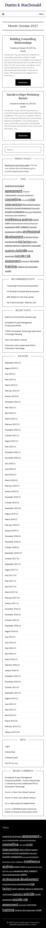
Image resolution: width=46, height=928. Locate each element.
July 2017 (9, 575)
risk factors (25, 241)
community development (25, 195)
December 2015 (11, 676)
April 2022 (9, 413)
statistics (10, 250)
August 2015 (10, 698)
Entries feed (10, 752)
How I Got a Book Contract (16, 340)
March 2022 (10, 419)
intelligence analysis (19, 219)
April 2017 (9, 586)
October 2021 (11, 435)
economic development (22, 208)
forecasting (29, 212)
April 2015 (9, 715)
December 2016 (11, 609)
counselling (13, 199)
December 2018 (11, 536)
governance (9, 215)
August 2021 (10, 441)
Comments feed (11, 757)
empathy (9, 212)
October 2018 (11, 547)
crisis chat (24, 200)
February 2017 (11, 598)
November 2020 (11, 458)
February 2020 (11, 486)
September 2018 (11, 553)
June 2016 (9, 642)
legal (25, 223)
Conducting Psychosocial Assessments (22, 286)
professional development (20, 879)
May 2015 (9, 709)
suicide (21, 250)
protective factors (31, 237)
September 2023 (11, 363)
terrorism (34, 261)
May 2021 (9, 446)
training (11, 266)
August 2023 (10, 368)
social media (36, 246)
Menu (41, 14)
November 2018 (11, 542)
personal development (11, 875)
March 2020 (10, 480)
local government (32, 223)
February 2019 (11, 525)
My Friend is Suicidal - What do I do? (21, 302)
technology (25, 261)
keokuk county (20, 867)
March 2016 (10, 659)
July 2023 (9, 374)
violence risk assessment (27, 267)
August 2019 (10, 514)
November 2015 (11, 681)
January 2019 (10, 530)
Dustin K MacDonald (23, 5)
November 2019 (11, 497)
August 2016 (10, 631)
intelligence (22, 215)
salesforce (16, 246)
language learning (17, 223)
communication (11, 195)
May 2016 (9, 648)
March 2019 (10, 519)
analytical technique (14, 185)
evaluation (18, 211)
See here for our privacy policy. (17, 165)
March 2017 (10, 592)
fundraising (37, 212)
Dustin (23, 51)
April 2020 (9, 474)
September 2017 (11, 564)
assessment (13, 191)
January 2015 (10, 732)
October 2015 (11, 687)
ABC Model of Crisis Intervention (20, 297)
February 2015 (11, 726)
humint (15, 215)
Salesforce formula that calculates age (20, 317)
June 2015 (9, 704)
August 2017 (10, 570)
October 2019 (11, 502)
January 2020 (10, 491)
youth (8, 271)
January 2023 (10, 396)
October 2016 (11, 620)
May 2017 (9, 581)
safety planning (18, 889)
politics (19, 231)
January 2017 (10, 603)
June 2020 (9, 469)
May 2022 (9, 407)
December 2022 (11, 402)
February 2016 (11, 665)
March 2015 (10, 721)
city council (26, 191)
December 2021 (11, 430)
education (36, 208)
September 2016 (11, 626)
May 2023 (9, 379)
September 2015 (11, 693)
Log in (7, 746)
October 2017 (11, 558)
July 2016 (9, 637)
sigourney (26, 245)
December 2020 (11, 452)
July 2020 (9, 463)
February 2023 (11, 391)
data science (28, 204)
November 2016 (11, 614)
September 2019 (11, 508)
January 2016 (10, 670)
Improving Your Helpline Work (22, 803)
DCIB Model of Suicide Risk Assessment (23, 291)
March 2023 (10, 385)
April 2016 (9, 653)
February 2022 (11, 424)
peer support (22, 226)
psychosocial (11, 241)
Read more (23, 82)
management (10, 227)
